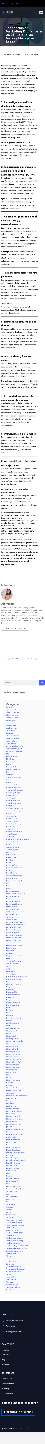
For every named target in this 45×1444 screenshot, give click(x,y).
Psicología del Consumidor (15, 1152)
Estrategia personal (12, 909)
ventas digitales (11, 1277)
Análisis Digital (11, 720)
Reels (8, 1173)
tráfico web (10, 1264)
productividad (11, 1137)
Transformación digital (13, 1266)
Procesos (9, 1132)
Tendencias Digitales (13, 1243)
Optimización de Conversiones (16, 1095)
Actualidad (10, 707)
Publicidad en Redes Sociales (16, 1160)
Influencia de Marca (13, 994)
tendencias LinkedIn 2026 (15, 1251)
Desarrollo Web (11, 857)
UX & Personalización (13, 1272)
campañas (9, 774)
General (9, 958)
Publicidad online (12, 1165)
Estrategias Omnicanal (13, 937)
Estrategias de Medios (13, 930)
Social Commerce (12, 1202)
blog (7, 761)
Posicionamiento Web (13, 1124)
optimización (10, 1093)
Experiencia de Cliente (13, 940)
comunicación (11, 798)
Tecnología (10, 1217)
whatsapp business (12, 1284)
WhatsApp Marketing (13, 1287)
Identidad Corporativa (13, 984)
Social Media (10, 1204)
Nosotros (5, 1350)
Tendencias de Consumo (14, 1238)
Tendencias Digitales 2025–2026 (17, 1246)
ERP (7, 886)
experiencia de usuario (13, 943)
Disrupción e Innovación (14, 868)
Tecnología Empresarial (14, 1222)
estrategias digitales (12, 932)
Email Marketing (11, 873)
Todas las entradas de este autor (14, 628)
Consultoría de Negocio (14, 808)
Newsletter (9, 1082)
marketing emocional (13, 1054)
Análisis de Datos (12, 717)
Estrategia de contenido (14, 896)
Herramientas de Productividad (16, 976)
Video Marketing (11, 1279)
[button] (41, 3)
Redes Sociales (11, 1171)
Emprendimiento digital (14, 881)
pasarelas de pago (12, 1108)
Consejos (9, 806)
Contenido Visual (12, 821)
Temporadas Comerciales (15, 1225)
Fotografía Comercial (13, 956)
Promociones (10, 1145)
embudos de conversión (14, 875)
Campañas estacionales (14, 777)
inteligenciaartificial (12, 1005)
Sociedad (9, 1207)
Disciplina (9, 860)
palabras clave (11, 1106)
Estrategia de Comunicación (15, 894)
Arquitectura (10, 733)
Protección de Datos (13, 1147)
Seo (7, 1194)
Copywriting (10, 829)
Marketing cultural (12, 1038)
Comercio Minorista (13, 787)
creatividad (10, 837)
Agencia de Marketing (13, 710)
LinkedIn (9, 1020)
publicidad (9, 1155)
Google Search (11, 974)
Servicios (5, 1354)
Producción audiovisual (14, 1134)
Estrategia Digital (11, 907)
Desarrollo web (8, 1383)
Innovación (10, 997)
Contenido (9, 813)
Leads (8, 1013)
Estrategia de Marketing (14, 904)
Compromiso (10, 795)
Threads (9, 1256)
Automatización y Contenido (15, 746)
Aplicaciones (10, 730)
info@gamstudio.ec (13, 1331)
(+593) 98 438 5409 (14, 1320)
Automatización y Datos (14, 751)
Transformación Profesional (15, 1269)
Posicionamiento (11, 1121)
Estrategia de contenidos (14, 899)
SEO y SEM (10, 1199)
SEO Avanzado (11, 1196)
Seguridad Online (12, 1191)
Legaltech (9, 1015)
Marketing (9, 1033)
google (8, 969)
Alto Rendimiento (12, 715)
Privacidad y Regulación (14, 1129)
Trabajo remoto (11, 1261)
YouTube (9, 1290)
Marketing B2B (11, 1036)
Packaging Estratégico (13, 1101)
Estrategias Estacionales (14, 935)
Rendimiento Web (12, 1181)
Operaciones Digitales (13, 1090)
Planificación (10, 1114)
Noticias (9, 1085)
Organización (11, 1098)
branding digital (11, 767)
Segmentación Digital (13, 1189)
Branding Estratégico (13, 769)
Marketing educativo (13, 1051)
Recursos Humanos (12, 1168)
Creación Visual (11, 834)
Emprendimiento (11, 878)
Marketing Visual (11, 1070)
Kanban (8, 1007)
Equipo (8, 883)
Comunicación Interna (13, 803)
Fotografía (9, 953)
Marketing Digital (12, 1046)
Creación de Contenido (14, 831)
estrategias (9, 917)
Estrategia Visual (11, 914)
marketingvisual (11, 1072)
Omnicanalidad (11, 1088)
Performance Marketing (14, 1111)
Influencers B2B (11, 992)
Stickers (8, 1212)
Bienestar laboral (11, 756)
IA (7, 982)
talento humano (11, 1215)
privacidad (9, 1127)
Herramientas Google (13, 979)
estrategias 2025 (12, 919)
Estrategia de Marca (13, 901)
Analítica (9, 723)
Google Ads (10, 971)
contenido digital (12, 816)
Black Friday (10, 759)
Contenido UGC (11, 818)
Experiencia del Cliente (14, 945)
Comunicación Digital (13, 800)
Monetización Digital (13, 1080)
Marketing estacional (13, 1057)
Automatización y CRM (14, 749)
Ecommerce (10, 870)
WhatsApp (9, 1282)
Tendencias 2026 (12, 1235)
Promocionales (11, 1142)
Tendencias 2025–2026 (14, 1233)
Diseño (8, 862)
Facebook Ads (11, 948)
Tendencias (10, 1228)
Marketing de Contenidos (14, 1041)
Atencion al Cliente (12, 736)
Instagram (9, 1000)
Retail (8, 1183)
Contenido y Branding (13, 824)
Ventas (8, 1274)
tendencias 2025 (12, 1230)
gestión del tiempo (12, 963)
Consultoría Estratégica (14, 811)
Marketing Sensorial (13, 1067)
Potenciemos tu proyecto (18, 1412)
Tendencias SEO (11, 1253)
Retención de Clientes (13, 1186)
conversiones (10, 826)
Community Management (14, 790)
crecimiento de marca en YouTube (17, 839)
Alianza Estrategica (12, 712)
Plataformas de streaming (14, 1119)
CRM (8, 844)
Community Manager (13, 793)
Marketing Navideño (13, 1062)
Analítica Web (11, 725)
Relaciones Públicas (12, 1178)
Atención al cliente (12, 738)
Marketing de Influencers (14, 1044)
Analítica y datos (11, 728)
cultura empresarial (12, 847)
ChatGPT (9, 782)
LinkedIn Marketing (12, 1023)
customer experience (13, 850)
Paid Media (10, 1103)
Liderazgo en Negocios (14, 1018)
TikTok (8, 1259)
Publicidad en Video (13, 1163)
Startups (9, 1209)
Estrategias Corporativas (14, 922)
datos (8, 852)
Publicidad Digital (12, 1158)
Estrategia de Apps (12, 891)
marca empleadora (12, 1028)
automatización (11, 743)
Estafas (8, 888)
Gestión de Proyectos (13, 961)
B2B (7, 754)
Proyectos (6, 1364)
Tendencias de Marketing (14, 1240)
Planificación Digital (13, 1116)
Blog (3, 1359)
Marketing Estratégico (13, 1059)
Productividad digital (13, 1139)
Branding (9, 764)
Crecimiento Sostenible (14, 842)
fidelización (10, 950)
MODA (8, 1077)
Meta (8, 1075)
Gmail (8, 966)
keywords (9, 1010)
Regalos (9, 1176)
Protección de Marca (13, 1150)
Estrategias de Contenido (14, 927)
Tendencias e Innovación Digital (16, 1248)
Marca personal (11, 1031)
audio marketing (11, 741)
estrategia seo (10, 912)
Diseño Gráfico (11, 865)
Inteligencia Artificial (13, 1002)
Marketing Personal (12, 1064)
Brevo (8, 772)
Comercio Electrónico (13, 785)
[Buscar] (42, 682)
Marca (8, 1026)
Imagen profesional (12, 987)
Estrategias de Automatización (16, 925)
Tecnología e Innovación (14, 1220)
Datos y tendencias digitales (15, 855)
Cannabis (9, 780)
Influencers (10, 989)
